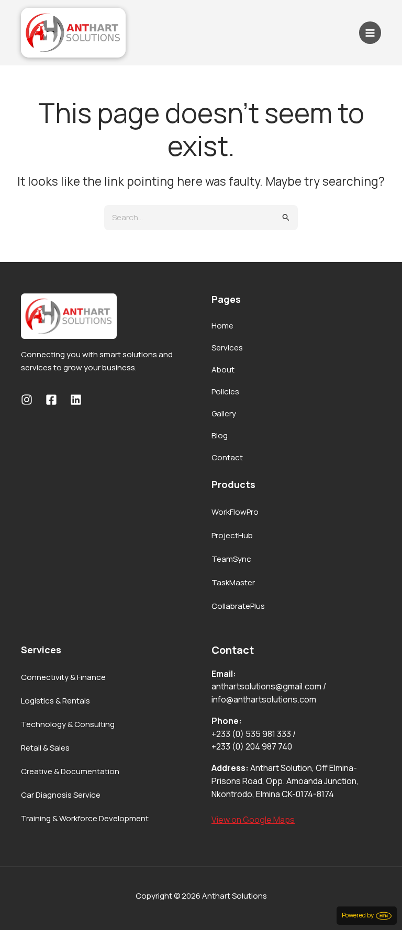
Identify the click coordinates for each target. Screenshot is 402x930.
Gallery (223, 413)
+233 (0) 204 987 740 (251, 746)
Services (227, 347)
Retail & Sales (45, 747)
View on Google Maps (253, 819)
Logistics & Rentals (55, 700)
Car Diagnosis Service (60, 794)
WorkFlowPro (235, 511)
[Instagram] (26, 399)
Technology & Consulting (68, 724)
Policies (225, 391)
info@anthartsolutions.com (263, 699)
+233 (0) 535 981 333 (251, 734)
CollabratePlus (238, 605)
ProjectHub (232, 535)
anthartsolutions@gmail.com (266, 686)
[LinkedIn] (76, 399)
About (222, 369)
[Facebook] (51, 399)
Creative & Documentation (70, 771)
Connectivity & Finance (63, 677)
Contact (227, 457)
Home (222, 325)
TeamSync (231, 558)
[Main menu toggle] (370, 32)
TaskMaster (233, 582)
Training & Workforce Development (85, 818)
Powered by (359, 915)
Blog (219, 435)
